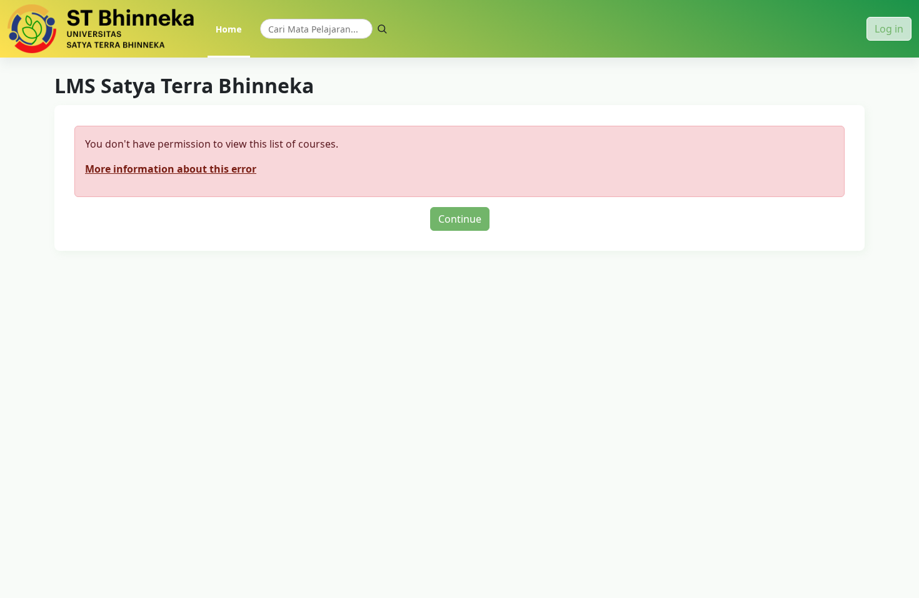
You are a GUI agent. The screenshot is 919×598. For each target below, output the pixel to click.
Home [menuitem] (229, 29)
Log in (889, 29)
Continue (459, 219)
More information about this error (170, 169)
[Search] (382, 28)
